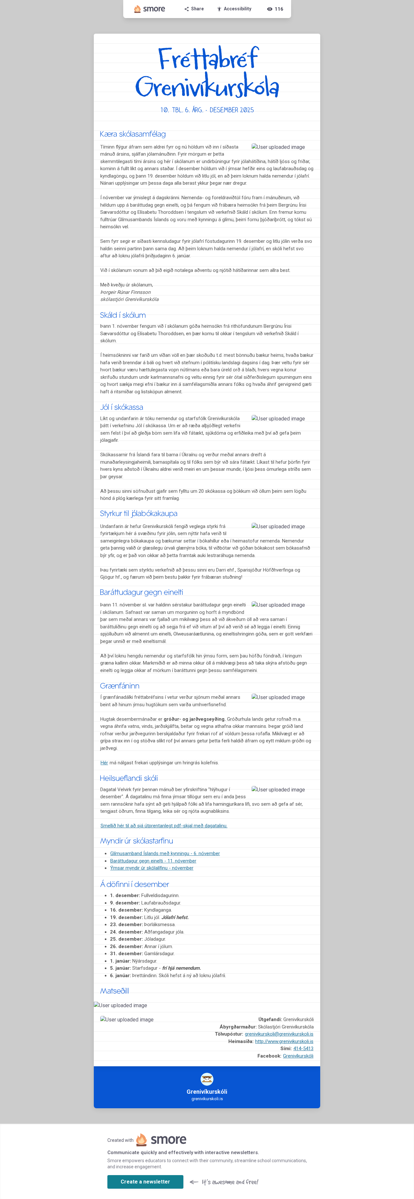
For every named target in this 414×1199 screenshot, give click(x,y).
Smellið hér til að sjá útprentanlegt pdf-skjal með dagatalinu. (164, 826)
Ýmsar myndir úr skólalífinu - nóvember (151, 868)
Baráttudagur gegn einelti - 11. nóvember (153, 861)
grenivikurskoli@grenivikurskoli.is (279, 1034)
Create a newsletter (145, 1182)
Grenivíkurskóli (298, 1056)
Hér (104, 763)
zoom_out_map (306, 150)
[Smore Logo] (150, 9)
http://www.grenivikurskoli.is (284, 1041)
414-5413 (303, 1048)
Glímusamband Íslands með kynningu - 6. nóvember (165, 853)
